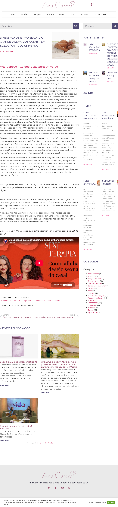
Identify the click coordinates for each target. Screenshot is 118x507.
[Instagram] (92, 4)
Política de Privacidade (97, 502)
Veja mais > (92, 53)
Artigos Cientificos (95, 279)
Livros (61, 14)
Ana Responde (93, 274)
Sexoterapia (92, 305)
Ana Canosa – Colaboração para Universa (29, 66)
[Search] (76, 26)
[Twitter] (48, 487)
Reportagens (93, 303)
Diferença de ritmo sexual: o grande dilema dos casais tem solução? (30, 300)
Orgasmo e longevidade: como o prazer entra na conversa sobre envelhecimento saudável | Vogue (59, 364)
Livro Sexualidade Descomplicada (18, 362)
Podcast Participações (96, 295)
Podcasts (85, 14)
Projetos (37, 14)
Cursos (72, 14)
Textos (90, 310)
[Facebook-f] (55, 487)
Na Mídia (24, 14)
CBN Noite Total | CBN (112, 76)
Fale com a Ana (100, 14)
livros (90, 291)
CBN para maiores (95, 283)
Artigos (90, 276)
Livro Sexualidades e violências (108, 116)
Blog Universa (6, 51)
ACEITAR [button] (111, 502)
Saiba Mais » (4, 385)
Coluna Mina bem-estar (97, 286)
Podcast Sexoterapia (95, 298)
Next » (50, 443)
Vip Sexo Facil (93, 312)
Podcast (91, 293)
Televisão (91, 307)
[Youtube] (62, 487)
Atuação (51, 14)
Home (13, 14)
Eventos (91, 288)
